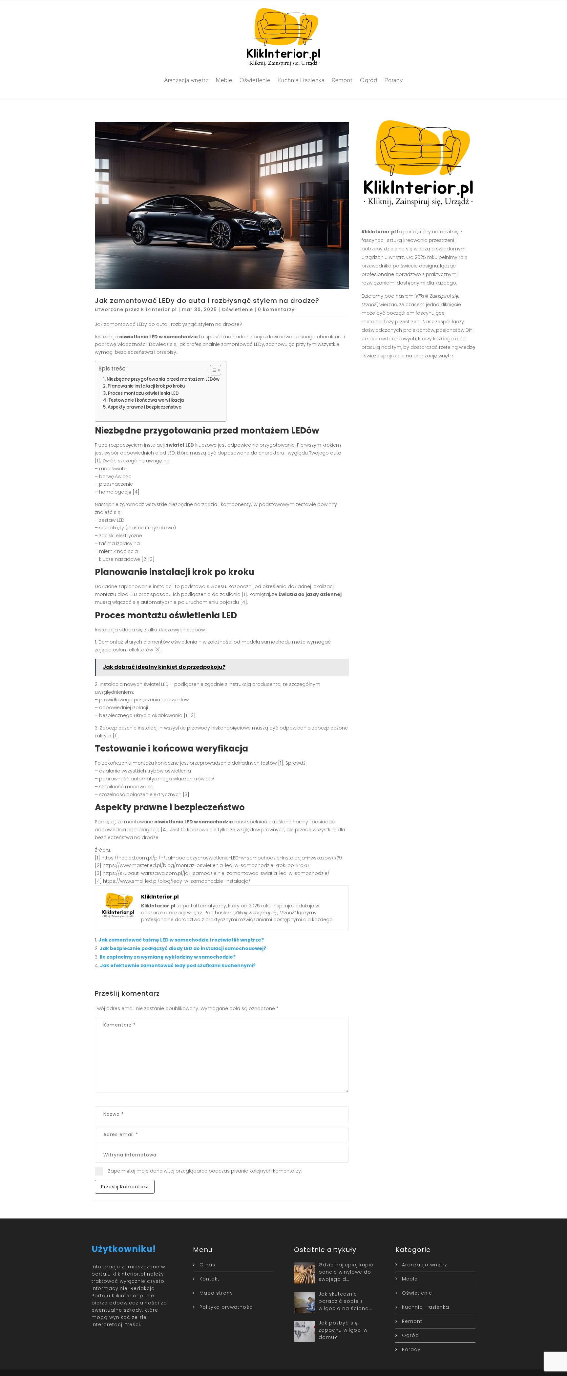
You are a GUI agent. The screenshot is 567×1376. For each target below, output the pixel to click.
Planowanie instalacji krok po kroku (146, 386)
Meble (224, 80)
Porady (394, 80)
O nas (207, 1264)
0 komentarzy (276, 309)
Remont (342, 80)
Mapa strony (216, 1293)
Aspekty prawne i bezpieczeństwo (144, 407)
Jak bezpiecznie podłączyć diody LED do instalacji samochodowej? (183, 948)
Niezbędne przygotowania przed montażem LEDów (163, 379)
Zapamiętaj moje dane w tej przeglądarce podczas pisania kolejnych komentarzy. (205, 1171)
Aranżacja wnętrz (186, 80)
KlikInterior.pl (159, 309)
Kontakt (210, 1279)
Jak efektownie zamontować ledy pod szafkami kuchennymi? (178, 965)
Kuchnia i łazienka (301, 80)
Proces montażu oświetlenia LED (143, 393)
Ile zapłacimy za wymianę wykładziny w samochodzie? (168, 957)
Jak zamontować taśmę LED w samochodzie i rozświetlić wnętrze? (181, 940)
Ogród (368, 80)
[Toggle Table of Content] (212, 370)
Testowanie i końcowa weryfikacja (146, 400)
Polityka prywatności (227, 1307)
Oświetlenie (255, 80)
